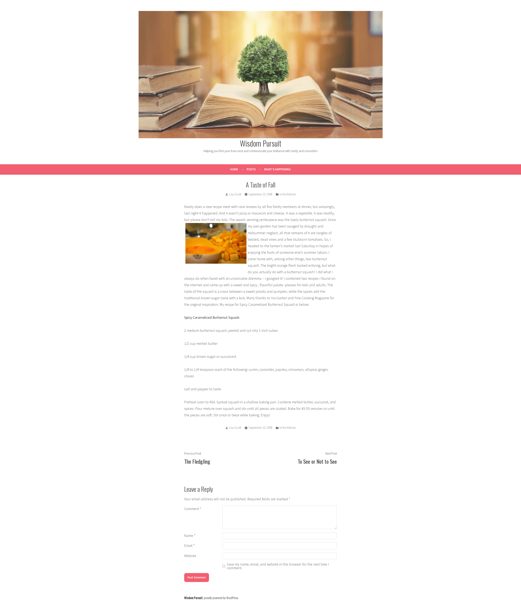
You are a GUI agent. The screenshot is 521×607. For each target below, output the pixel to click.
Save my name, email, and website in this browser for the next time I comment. (278, 566)
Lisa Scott (235, 194)
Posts (251, 169)
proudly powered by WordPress (221, 597)
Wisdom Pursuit (260, 143)
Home (234, 169)
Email (189, 545)
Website (190, 555)
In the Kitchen (288, 194)
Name (189, 535)
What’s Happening (277, 169)
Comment (192, 508)
